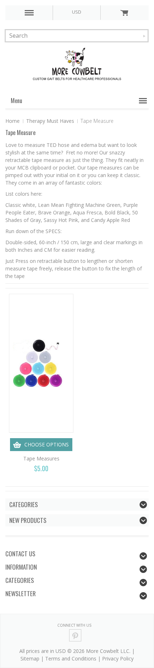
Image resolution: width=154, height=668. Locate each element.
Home (12, 120)
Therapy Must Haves (50, 120)
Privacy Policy (118, 658)
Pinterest (75, 635)
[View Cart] (124, 12)
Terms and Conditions (70, 658)
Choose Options (46, 444)
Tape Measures (41, 458)
